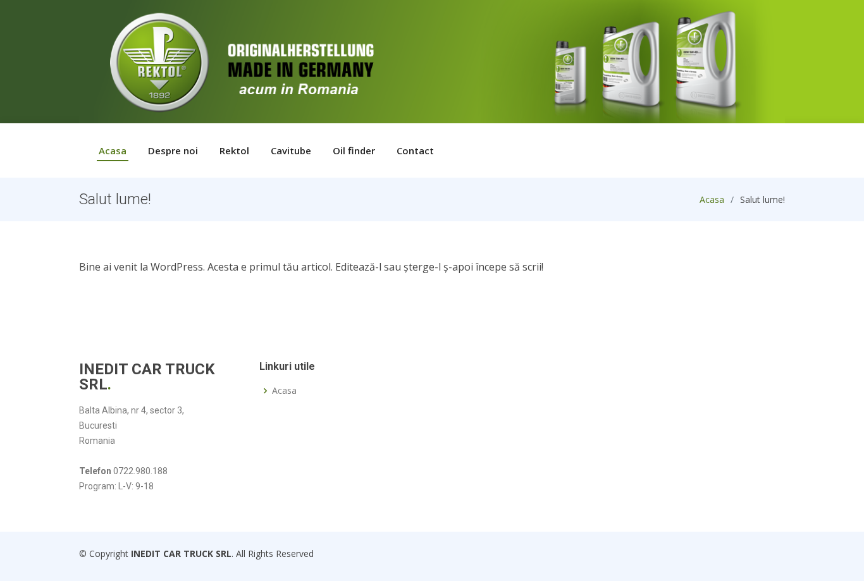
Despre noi (173, 150)
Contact (415, 150)
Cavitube (291, 150)
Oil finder (354, 150)
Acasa (113, 150)
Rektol (234, 150)
